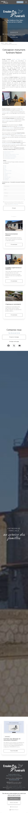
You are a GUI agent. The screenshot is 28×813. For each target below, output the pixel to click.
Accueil (2, 43)
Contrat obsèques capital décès (9, 158)
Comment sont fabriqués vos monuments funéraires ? (12, 739)
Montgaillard (6, 178)
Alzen (5, 165)
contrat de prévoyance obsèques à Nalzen (11, 143)
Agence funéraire (7, 152)
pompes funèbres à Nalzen (19, 59)
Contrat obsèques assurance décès (10, 156)
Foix (5, 171)
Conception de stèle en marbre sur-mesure (11, 154)
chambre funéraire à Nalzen (8, 119)
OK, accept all (14, 798)
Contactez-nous (14, 37)
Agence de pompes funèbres (9, 151)
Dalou (5, 169)
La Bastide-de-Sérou (7, 173)
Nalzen (10, 43)
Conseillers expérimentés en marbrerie (13, 268)
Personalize (14, 806)
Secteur (6, 43)
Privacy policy (14, 809)
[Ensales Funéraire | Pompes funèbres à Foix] (4, 2)
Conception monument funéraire (10, 155)
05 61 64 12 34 (14, 32)
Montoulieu (6, 179)
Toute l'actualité (14, 750)
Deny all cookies (14, 802)
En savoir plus (14, 244)
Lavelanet (6, 174)
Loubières (6, 175)
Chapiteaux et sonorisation (13, 304)
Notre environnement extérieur (11, 234)
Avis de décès (20, 2)
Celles (5, 166)
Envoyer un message (14, 337)
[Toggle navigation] (26, 2)
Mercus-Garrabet (7, 177)
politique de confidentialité (14, 204)
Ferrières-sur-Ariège (7, 170)
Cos (5, 168)
